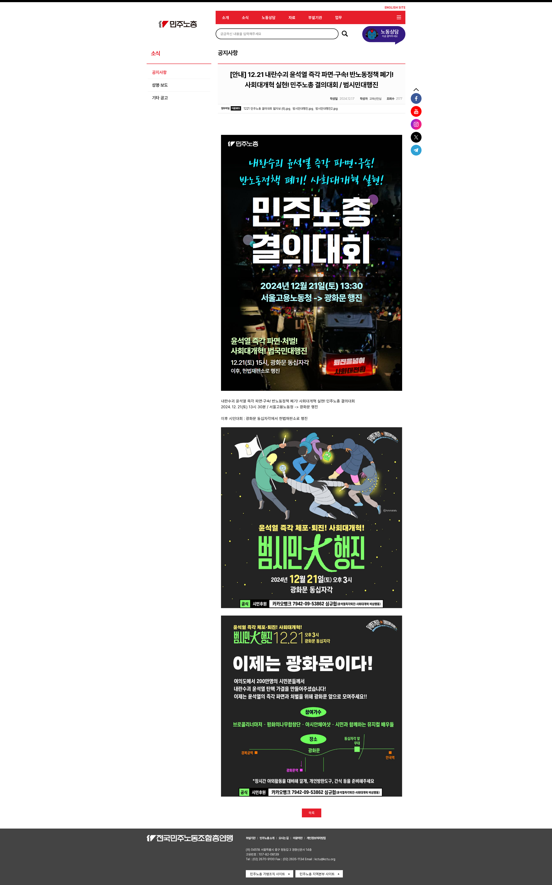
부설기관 (315, 17)
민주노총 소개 (267, 838)
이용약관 (297, 838)
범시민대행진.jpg (303, 108)
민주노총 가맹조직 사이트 (267, 874)
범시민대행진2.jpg (326, 108)
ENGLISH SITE (395, 7)
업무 (338, 17)
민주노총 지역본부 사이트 (317, 874)
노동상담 (269, 17)
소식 (245, 17)
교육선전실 (370, 98)
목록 (312, 813)
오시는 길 (284, 838)
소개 (225, 17)
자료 (292, 17)
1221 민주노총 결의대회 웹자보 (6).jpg (267, 108)
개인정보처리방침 (316, 838)
